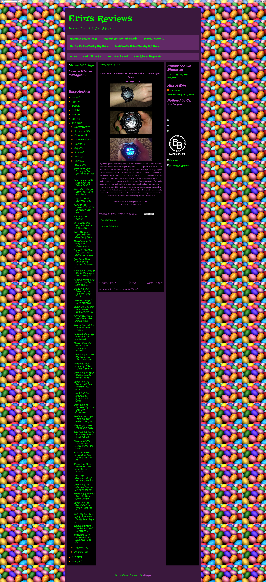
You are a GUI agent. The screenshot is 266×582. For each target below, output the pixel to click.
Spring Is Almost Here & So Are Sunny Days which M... (84, 456)
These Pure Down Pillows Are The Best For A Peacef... (83, 468)
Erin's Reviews (100, 19)
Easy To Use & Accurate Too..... (82, 199)
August (78, 143)
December (80, 126)
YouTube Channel (153, 38)
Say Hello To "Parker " (80, 218)
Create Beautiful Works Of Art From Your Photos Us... (82, 347)
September (80, 139)
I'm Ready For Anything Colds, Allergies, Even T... (83, 366)
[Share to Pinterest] (153, 214)
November (80, 131)
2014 (74, 561)
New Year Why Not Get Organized (84, 301)
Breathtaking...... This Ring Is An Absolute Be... (83, 244)
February (79, 547)
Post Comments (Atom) (125, 289)
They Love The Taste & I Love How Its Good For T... (82, 292)
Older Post (155, 283)
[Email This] (145, 214)
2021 (74, 101)
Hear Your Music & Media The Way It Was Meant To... (84, 273)
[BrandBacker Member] (177, 155)
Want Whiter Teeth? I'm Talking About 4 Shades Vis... (84, 435)
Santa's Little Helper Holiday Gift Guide (137, 46)
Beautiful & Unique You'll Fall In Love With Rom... (83, 192)
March (78, 165)
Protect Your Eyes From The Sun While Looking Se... (83, 419)
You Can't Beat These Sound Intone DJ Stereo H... (84, 263)
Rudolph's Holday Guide (83, 38)
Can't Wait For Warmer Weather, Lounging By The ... (84, 487)
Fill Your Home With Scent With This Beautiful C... (84, 282)
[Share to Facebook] (151, 214)
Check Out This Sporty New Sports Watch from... (82, 397)
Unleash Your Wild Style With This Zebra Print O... (83, 183)
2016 (74, 123)
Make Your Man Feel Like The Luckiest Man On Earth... (83, 445)
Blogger (147, 575)
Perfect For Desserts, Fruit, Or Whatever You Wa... (84, 208)
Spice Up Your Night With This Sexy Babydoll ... (83, 235)
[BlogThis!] (147, 214)
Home (73, 56)
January (79, 552)
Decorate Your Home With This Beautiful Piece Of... (82, 538)
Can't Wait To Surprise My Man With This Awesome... (84, 408)
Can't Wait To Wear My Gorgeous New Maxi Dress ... (84, 357)
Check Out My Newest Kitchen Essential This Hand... (83, 385)
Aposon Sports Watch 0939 (131, 204)
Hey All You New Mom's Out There (83, 426)
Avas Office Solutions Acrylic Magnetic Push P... (84, 478)
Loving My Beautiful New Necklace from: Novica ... (84, 496)
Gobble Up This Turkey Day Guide (89, 46)
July (76, 148)
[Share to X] (149, 214)
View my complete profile (180, 94)
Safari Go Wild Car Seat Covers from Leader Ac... (84, 309)
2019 (74, 110)
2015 (74, 557)
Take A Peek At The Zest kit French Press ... (84, 328)
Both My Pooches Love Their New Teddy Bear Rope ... (84, 518)
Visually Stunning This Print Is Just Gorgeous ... (83, 528)
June (77, 152)
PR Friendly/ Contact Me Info (120, 38)
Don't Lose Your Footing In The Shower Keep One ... (84, 172)
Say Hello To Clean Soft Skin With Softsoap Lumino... (83, 253)
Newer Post (107, 283)
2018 (74, 114)
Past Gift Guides (92, 56)
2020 (74, 106)
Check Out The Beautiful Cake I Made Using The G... (83, 506)
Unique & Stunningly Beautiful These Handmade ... (84, 337)
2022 (74, 97)
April (77, 160)
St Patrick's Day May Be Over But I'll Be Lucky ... (84, 226)
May (77, 156)
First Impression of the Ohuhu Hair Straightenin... (83, 318)
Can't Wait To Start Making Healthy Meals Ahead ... (84, 375)
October (79, 135)
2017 (74, 118)
